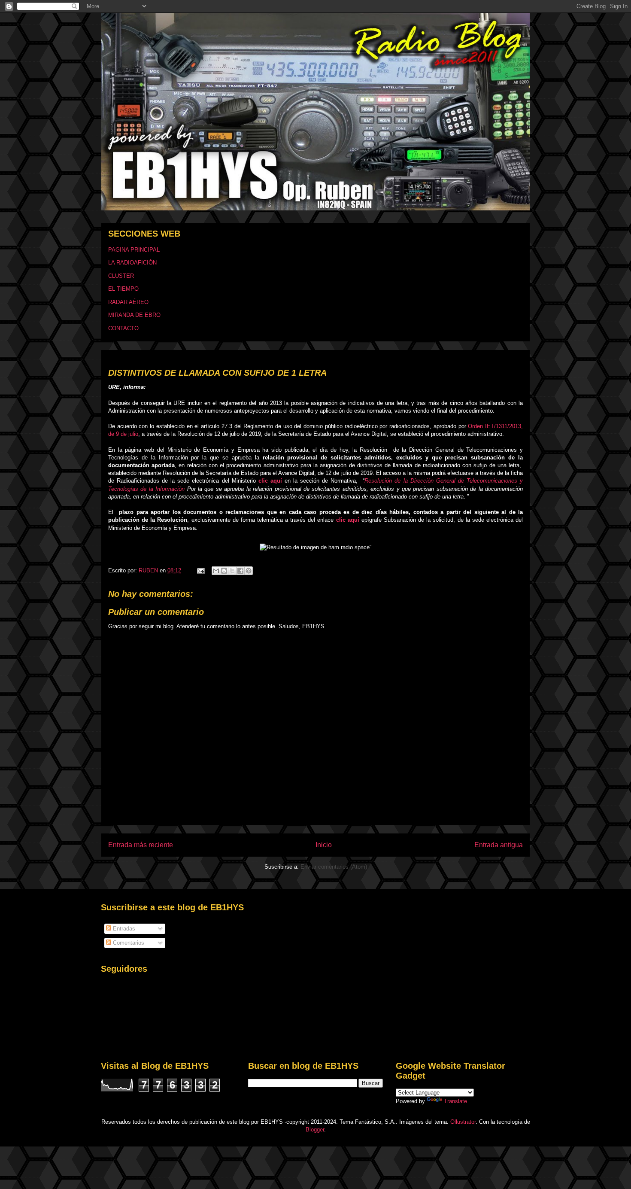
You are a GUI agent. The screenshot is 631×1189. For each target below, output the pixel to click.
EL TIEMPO (123, 289)
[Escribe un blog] (224, 570)
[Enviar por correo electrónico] (216, 570)
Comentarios (127, 943)
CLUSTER (121, 276)
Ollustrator (463, 1122)
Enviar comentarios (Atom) (333, 867)
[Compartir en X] (232, 570)
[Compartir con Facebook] (240, 570)
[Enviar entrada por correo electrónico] (200, 570)
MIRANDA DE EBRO (134, 315)
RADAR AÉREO (128, 302)
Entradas (123, 928)
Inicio (324, 844)
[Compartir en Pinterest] (248, 570)
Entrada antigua (498, 844)
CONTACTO (123, 328)
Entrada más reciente (140, 844)
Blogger (315, 1129)
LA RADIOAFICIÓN (132, 262)
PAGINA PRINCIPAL (134, 249)
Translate (455, 1101)
